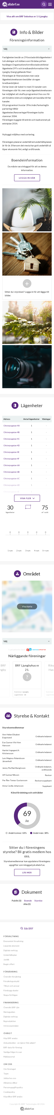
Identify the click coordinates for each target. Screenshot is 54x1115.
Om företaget (9, 1069)
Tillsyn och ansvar (11, 986)
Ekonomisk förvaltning (13, 941)
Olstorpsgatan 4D (11, 445)
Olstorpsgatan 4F (11, 458)
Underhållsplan (10, 955)
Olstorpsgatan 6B (11, 472)
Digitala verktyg (10, 950)
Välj (5, 48)
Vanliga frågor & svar (12, 1052)
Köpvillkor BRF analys (12, 1096)
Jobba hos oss (9, 1078)
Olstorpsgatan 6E (11, 491)
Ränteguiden (9, 1012)
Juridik (6, 959)
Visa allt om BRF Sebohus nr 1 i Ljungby (27, 16)
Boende (28, 900)
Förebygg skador (10, 990)
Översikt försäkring (12, 976)
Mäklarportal (9, 1056)
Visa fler (26, 498)
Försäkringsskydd (11, 981)
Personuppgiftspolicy (13, 1087)
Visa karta (27, 606)
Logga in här (27, 178)
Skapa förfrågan (10, 995)
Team (5, 1073)
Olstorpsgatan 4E (11, 452)
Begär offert (9, 964)
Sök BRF (28, 928)
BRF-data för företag (12, 1047)
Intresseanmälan (11, 1026)
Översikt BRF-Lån (11, 1007)
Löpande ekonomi (11, 946)
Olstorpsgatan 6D (11, 485)
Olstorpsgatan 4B (11, 432)
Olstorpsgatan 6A (11, 465)
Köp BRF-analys (10, 1038)
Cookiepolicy (9, 1092)
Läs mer (27, 872)
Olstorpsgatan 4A (11, 425)
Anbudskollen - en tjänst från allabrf (19, 1043)
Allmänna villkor (10, 1083)
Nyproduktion (9, 1021)
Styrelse (38, 900)
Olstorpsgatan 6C (11, 478)
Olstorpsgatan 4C (11, 439)
